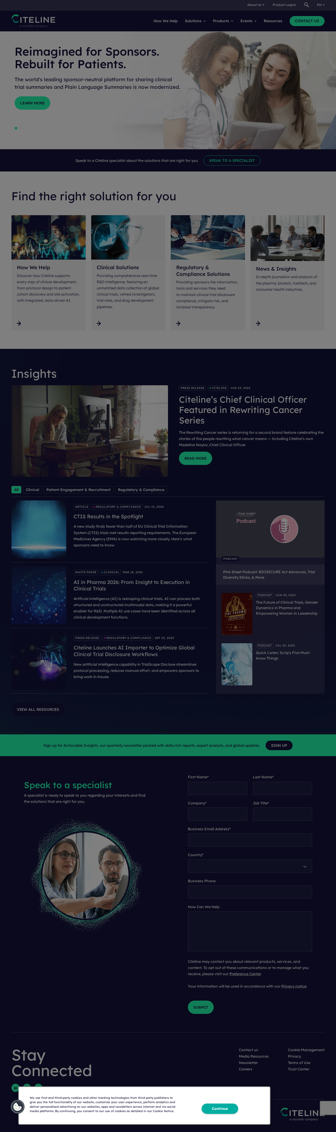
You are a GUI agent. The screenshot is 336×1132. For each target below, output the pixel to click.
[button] (17, 1106)
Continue (220, 1108)
